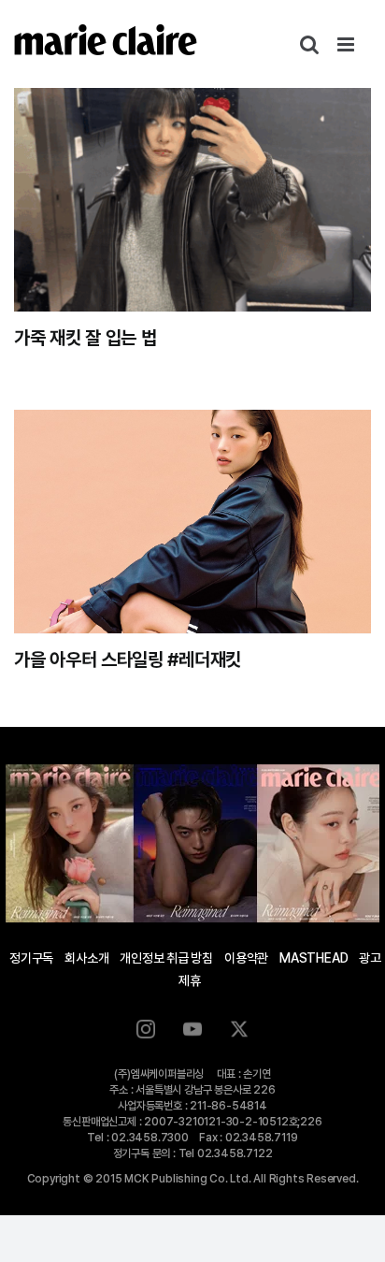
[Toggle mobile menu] (347, 44)
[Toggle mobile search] (309, 44)
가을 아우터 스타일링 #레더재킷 (127, 659)
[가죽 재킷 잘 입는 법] (192, 200)
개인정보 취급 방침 (166, 957)
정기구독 (31, 957)
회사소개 (86, 957)
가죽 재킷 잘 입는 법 (85, 337)
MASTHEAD (313, 957)
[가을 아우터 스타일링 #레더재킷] (192, 521)
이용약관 (246, 957)
